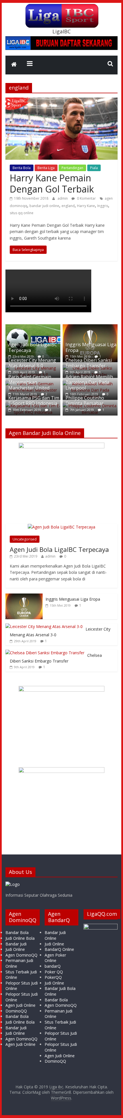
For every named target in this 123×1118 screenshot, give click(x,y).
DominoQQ (16, 1011)
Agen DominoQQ (21, 955)
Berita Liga (46, 167)
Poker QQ (54, 972)
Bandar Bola (17, 932)
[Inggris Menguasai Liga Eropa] (90, 327)
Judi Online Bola (20, 938)
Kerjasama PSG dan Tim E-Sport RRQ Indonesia (33, 400)
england (68, 205)
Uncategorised (25, 539)
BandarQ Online (59, 949)
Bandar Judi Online (55, 935)
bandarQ (53, 966)
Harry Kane (86, 205)
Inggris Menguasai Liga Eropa (91, 347)
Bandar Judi (16, 944)
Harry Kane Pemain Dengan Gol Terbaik (52, 183)
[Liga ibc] (14, 65)
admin (63, 198)
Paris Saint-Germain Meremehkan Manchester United (29, 382)
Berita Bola (22, 167)
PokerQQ (53, 977)
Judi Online (15, 949)
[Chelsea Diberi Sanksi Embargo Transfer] (44, 652)
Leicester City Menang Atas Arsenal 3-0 (32, 363)
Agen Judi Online (20, 1005)
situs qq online (21, 212)
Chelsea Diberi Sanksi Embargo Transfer (89, 363)
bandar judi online (44, 205)
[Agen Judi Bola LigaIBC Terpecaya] (32, 327)
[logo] (12, 884)
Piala (94, 167)
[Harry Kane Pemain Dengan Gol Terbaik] (61, 101)
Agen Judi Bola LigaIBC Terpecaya (32, 347)
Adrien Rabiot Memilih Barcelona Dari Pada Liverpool (89, 382)
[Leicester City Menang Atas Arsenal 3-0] (44, 626)
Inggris (102, 205)
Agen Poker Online (55, 957)
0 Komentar (86, 198)
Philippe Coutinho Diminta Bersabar (85, 400)
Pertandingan (72, 167)
